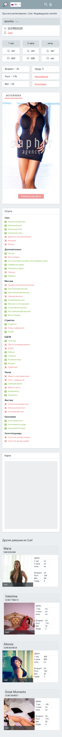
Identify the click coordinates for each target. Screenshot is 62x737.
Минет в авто (14, 387)
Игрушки (12, 240)
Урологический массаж (18, 292)
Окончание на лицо (16, 428)
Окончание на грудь (17, 424)
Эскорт (11, 253)
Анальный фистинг (16, 408)
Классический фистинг (18, 404)
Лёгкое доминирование (19, 344)
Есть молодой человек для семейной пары (28, 261)
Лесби (11, 332)
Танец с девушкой (16, 328)
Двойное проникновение (19, 237)
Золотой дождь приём (18, 441)
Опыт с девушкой (16, 380)
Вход (51, 3)
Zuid (30, 13)
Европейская (41, 76)
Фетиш (11, 244)
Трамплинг (13, 367)
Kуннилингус (13, 391)
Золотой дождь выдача (19, 437)
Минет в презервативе (18, 376)
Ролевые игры (14, 359)
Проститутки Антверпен (14, 13)
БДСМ (11, 348)
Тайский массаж (15, 296)
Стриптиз (12, 324)
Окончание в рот (15, 421)
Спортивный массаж (17, 307)
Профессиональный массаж (21, 285)
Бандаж (11, 363)
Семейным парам (16, 265)
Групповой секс (15, 233)
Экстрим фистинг (16, 411)
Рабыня (11, 352)
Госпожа (12, 341)
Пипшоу (11, 272)
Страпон (12, 356)
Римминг (12, 276)
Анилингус (12, 395)
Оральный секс (15, 229)
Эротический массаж (18, 289)
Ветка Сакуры (14, 315)
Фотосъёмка (14, 257)
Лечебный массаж (16, 300)
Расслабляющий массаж (19, 311)
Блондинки (40, 84)
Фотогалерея (13, 95)
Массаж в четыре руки (18, 304)
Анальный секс (15, 225)
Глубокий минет (15, 384)
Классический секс (17, 222)
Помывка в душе (16, 268)
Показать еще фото (31, 196)
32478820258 (15, 28)
